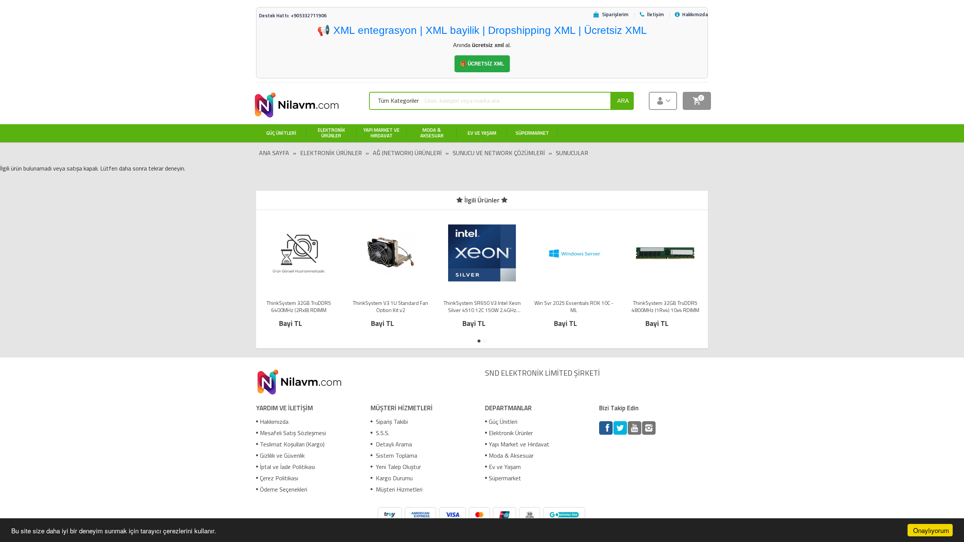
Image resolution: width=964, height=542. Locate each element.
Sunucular (572, 152)
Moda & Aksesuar (511, 455)
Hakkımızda (274, 421)
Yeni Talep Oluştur (397, 466)
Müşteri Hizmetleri (398, 489)
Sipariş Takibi (391, 421)
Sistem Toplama (395, 455)
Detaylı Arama (393, 444)
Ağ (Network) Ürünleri (407, 152)
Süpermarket (505, 478)
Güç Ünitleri (503, 421)
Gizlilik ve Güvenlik (282, 455)
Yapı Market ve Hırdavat (519, 444)
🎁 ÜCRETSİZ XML (482, 64)
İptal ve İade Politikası (287, 466)
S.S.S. (381, 432)
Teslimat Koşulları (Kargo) (292, 444)
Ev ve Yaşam (505, 466)
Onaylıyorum (931, 530)
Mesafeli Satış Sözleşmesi (293, 432)
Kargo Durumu (393, 478)
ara (623, 100)
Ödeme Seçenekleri (283, 489)
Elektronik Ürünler (331, 152)
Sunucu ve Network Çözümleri (499, 152)
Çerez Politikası (279, 478)
